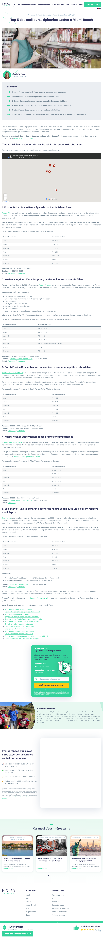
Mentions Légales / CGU (61, 908)
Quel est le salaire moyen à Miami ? (18, 629)
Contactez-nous (58, 905)
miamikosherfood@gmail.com (21, 500)
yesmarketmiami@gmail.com (20, 584)
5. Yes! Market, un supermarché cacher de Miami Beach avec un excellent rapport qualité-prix (49, 114)
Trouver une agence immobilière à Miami (20, 631)
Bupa (28, 915)
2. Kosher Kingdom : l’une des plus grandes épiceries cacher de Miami (39, 101)
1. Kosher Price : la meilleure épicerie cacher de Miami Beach (35, 97)
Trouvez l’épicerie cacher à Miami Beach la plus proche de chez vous (39, 92)
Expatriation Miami (50, 15)
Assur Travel (31, 905)
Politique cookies (58, 915)
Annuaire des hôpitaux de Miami (17, 614)
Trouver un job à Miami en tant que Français (22, 622)
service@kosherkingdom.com (21, 359)
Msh (27, 898)
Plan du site (56, 902)
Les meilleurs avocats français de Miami (20, 626)
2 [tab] (50, 875)
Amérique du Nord (35, 15)
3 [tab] (52, 875)
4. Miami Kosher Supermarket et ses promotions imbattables (36, 110)
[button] (92, 4)
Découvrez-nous (77, 5)
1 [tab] (48, 875)
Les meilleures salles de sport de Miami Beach (22, 612)
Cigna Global (31, 912)
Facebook (11, 273)
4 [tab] (54, 875)
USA (73, 15)
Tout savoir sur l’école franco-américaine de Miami (24, 619)
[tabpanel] (17, 853)
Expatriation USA (64, 15)
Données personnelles (60, 912)
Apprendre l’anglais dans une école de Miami (22, 617)
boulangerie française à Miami (38, 598)
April (28, 895)
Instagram (21, 273)
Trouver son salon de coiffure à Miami (19, 609)
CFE (27, 908)
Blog (53, 898)
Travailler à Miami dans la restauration (19, 624)
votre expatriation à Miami (24, 138)
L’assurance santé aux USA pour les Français (22, 639)
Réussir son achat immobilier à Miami (19, 634)
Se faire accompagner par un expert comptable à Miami (26, 636)
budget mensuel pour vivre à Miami (27, 457)
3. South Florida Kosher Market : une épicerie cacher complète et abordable (41, 105)
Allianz (28, 902)
